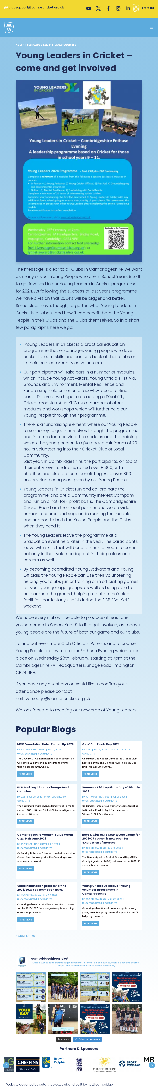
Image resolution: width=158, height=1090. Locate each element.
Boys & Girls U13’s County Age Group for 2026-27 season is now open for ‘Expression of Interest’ (111, 838)
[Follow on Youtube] (88, 8)
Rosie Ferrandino (95, 848)
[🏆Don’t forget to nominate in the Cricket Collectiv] (95, 1019)
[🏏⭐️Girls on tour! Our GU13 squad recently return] (63, 987)
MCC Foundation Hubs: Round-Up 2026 (45, 744)
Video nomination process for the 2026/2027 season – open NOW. (41, 888)
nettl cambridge (100, 1084)
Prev (6, 1065)
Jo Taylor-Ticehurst (33, 749)
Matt (88, 749)
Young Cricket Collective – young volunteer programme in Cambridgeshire (106, 889)
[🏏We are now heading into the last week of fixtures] (31, 987)
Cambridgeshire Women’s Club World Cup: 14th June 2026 (45, 836)
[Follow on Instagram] (118, 8)
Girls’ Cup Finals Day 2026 (100, 744)
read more (26, 774)
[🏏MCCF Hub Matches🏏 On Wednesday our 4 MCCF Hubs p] (127, 1019)
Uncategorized (65, 45)
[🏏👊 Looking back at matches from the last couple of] (63, 1019)
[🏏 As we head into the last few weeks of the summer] (95, 987)
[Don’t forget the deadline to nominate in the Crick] (127, 987)
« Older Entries (25, 936)
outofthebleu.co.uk (53, 1084)
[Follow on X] (98, 8)
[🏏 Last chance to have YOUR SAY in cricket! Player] (31, 1019)
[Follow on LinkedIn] (128, 8)
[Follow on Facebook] (108, 8)
